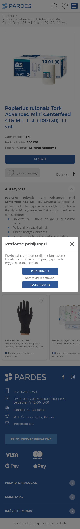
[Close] (71, 244)
